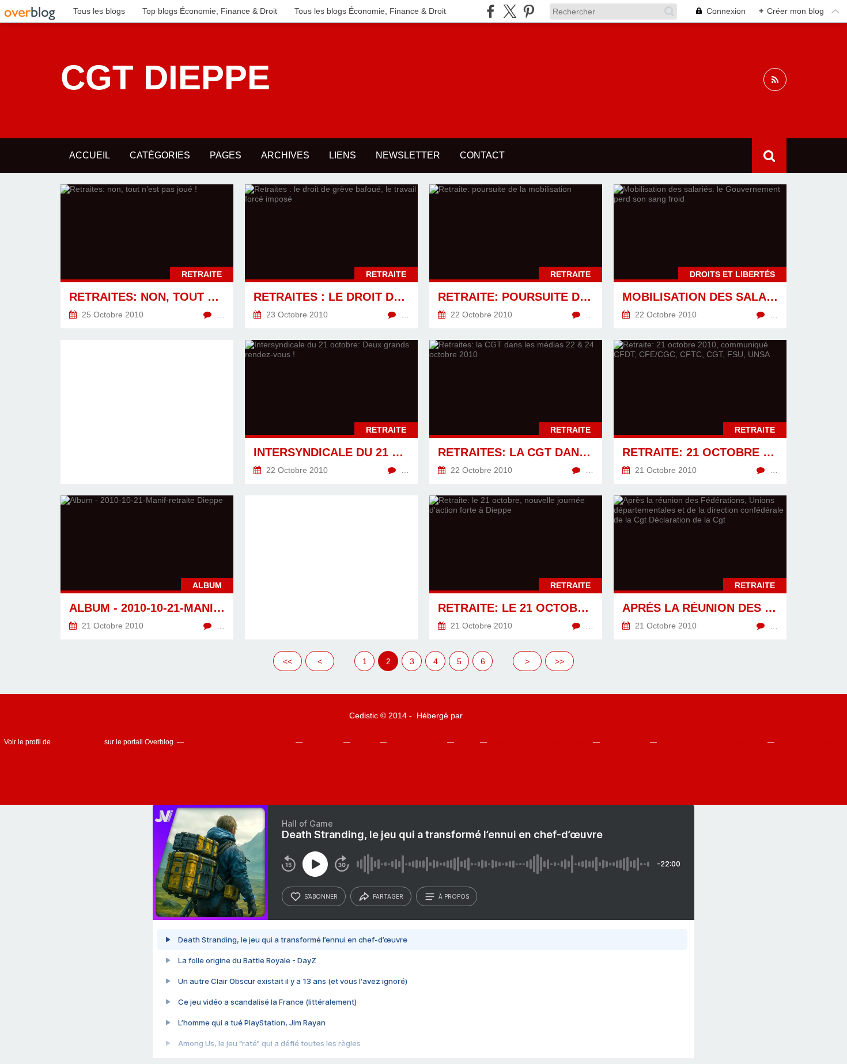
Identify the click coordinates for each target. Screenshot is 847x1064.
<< (287, 661)
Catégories (160, 155)
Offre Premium (624, 742)
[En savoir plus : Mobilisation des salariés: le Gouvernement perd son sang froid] (700, 256)
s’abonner (321, 896)
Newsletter (408, 155)
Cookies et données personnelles (711, 742)
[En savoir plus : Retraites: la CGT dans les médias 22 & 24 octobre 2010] (515, 412)
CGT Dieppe (165, 77)
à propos (453, 896)
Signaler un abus (416, 742)
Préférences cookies (808, 742)
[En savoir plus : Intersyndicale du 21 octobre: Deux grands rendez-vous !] (331, 412)
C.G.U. (466, 742)
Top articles (322, 742)
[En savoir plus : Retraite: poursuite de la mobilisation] (515, 256)
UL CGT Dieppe (77, 742)
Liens (342, 155)
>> (559, 661)
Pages (225, 155)
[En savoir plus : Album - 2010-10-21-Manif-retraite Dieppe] (146, 567)
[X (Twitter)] (509, 11)
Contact (482, 155)
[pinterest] (528, 11)
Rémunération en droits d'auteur (539, 742)
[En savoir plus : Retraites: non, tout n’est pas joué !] (146, 256)
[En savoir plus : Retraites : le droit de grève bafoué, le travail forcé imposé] (331, 256)
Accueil (89, 155)
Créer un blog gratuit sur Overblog (239, 742)
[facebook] (490, 11)
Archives (285, 155)
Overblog (481, 715)
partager (388, 896)
